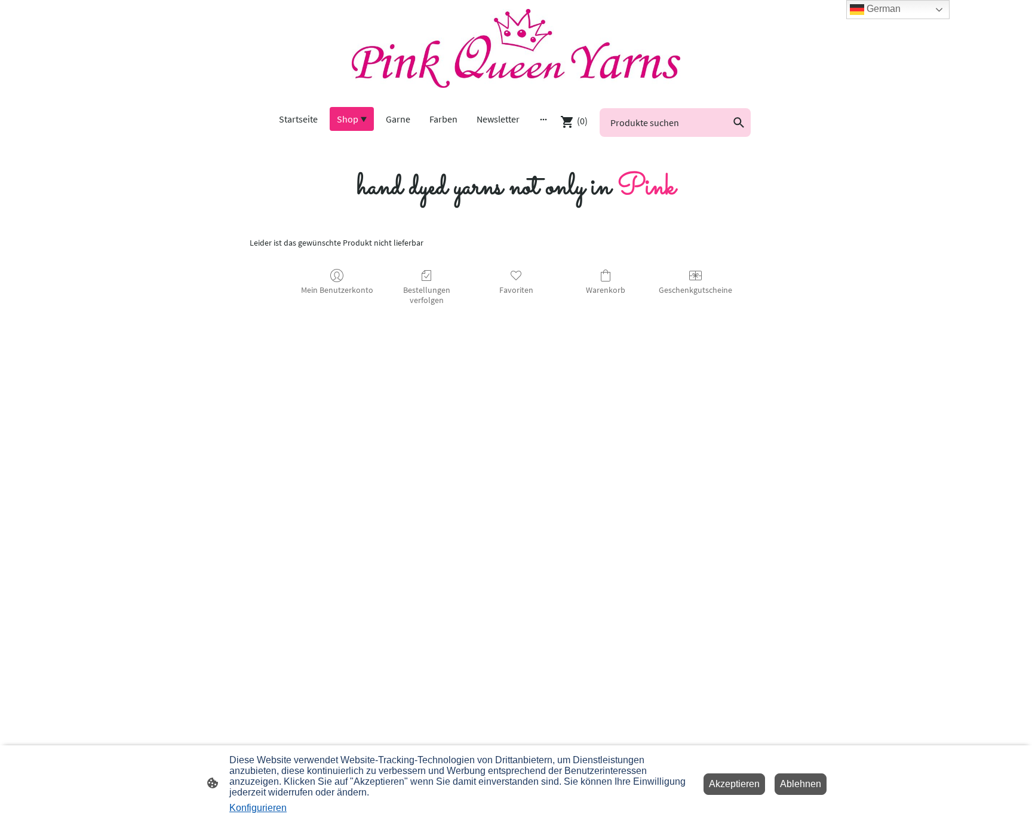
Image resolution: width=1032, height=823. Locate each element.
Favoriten (516, 289)
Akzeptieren (734, 784)
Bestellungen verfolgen (426, 294)
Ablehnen (800, 784)
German (882, 9)
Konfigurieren (258, 808)
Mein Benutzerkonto (337, 289)
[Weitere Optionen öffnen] (543, 119)
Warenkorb (605, 289)
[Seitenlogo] (516, 48)
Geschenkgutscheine (695, 289)
